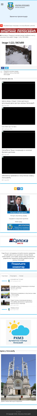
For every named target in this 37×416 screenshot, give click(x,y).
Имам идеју (18, 221)
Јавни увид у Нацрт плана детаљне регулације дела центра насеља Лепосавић (18, 102)
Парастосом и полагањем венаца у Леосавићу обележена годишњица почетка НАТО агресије (21, 301)
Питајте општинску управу (18, 215)
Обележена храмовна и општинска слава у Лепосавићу (23, 294)
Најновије (5, 276)
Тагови (21, 276)
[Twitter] (21, 188)
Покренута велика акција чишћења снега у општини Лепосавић (11, 72)
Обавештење (14, 308)
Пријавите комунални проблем (18, 218)
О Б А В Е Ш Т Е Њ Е (9, 127)
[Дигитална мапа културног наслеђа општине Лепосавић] (18, 30)
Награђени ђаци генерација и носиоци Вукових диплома (19, 25)
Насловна (4, 35)
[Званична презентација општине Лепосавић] (18, 6)
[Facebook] (18, 188)
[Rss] (15, 188)
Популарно (13, 276)
